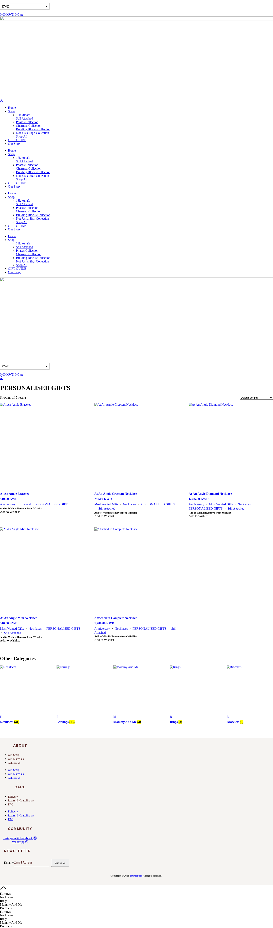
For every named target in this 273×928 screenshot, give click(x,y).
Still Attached (106, 508)
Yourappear (136, 875)
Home (12, 107)
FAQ (10, 804)
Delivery (13, 796)
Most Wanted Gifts (106, 504)
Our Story (14, 143)
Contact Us (14, 762)
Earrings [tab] (5, 893)
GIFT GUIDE (17, 140)
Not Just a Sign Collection (32, 133)
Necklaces (129, 504)
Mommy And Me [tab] (11, 904)
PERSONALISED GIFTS (53, 504)
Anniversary (8, 504)
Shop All (21, 136)
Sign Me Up (60, 863)
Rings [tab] (3, 901)
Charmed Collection (28, 125)
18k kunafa (23, 115)
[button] (21, 508)
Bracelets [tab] (6, 908)
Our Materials (16, 758)
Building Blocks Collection (33, 129)
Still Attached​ (24, 118)
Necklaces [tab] (6, 897)
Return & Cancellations (21, 800)
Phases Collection (27, 122)
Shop (11, 111)
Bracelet (25, 504)
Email (9, 862)
